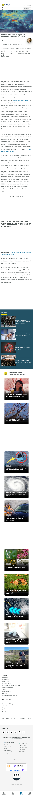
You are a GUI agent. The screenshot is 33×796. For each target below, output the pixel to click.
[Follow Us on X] (24, 732)
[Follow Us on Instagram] (8, 732)
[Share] (2, 41)
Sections (26, 8)
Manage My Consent (7, 687)
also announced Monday (20, 100)
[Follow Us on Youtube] (12, 732)
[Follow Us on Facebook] (4, 732)
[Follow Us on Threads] (20, 732)
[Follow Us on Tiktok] (16, 732)
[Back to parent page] (4, 7)
